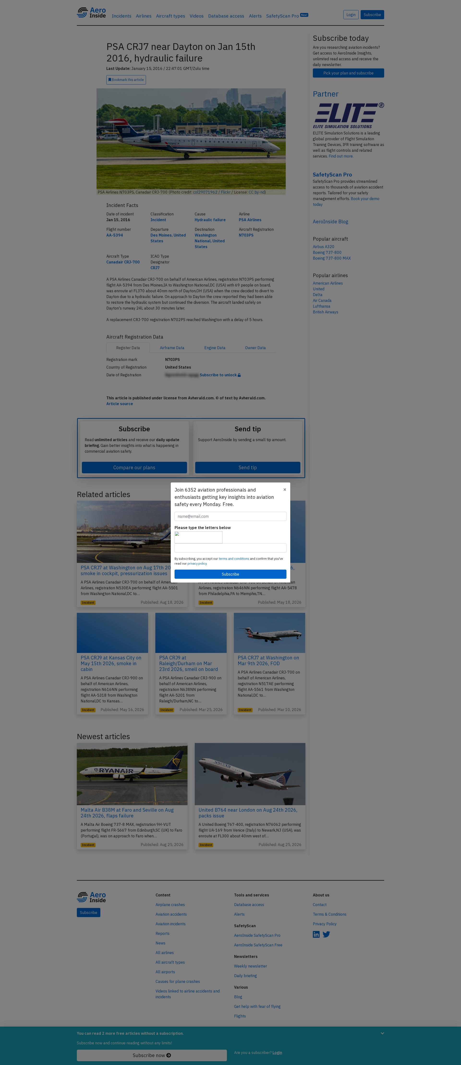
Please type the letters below (203, 527)
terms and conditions (234, 559)
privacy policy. (197, 563)
